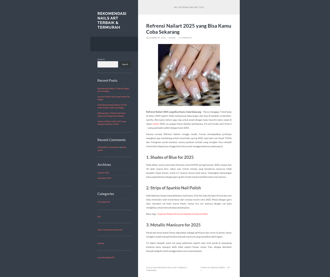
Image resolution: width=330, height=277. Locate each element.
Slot (99, 216)
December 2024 (104, 178)
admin (172, 38)
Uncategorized (103, 202)
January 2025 (103, 172)
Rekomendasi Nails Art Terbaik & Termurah (111, 20)
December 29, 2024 (156, 38)
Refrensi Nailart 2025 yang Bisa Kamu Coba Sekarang (188, 29)
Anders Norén (217, 268)
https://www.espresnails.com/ (110, 229)
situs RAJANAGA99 (105, 257)
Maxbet (100, 243)
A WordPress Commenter (108, 147)
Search (101, 59)
